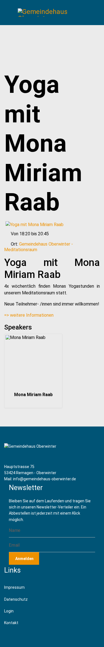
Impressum (14, 587)
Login (9, 611)
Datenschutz (16, 599)
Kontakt (11, 623)
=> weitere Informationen (29, 315)
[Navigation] (9, 12)
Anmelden (24, 558)
